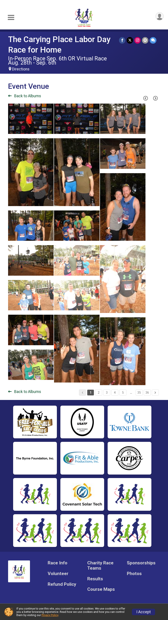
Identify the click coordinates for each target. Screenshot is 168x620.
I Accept (143, 612)
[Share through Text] (153, 40)
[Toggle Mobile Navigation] (11, 17)
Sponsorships (141, 562)
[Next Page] (155, 98)
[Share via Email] (145, 40)
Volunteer (58, 573)
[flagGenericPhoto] (39, 128)
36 (147, 392)
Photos (134, 573)
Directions (21, 69)
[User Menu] (160, 16)
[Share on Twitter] (130, 40)
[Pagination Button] (155, 392)
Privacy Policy (50, 615)
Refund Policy (62, 584)
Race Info (57, 562)
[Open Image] (31, 119)
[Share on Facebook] (122, 40)
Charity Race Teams (100, 565)
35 (139, 392)
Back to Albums (27, 96)
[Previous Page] (145, 98)
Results (95, 578)
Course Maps (101, 589)
